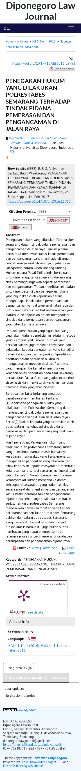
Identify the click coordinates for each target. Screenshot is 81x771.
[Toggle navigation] (71, 28)
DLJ (7, 28)
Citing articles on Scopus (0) (26, 677)
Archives (22, 41)
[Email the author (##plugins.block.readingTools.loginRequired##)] (12, 151)
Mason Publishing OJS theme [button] (23, 766)
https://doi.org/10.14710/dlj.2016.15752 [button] (39, 201)
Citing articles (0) (18, 668)
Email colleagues (67, 550)
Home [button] (10, 41)
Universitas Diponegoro (49, 758)
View (35, 548)
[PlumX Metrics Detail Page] (23, 595)
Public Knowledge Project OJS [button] (41, 762)
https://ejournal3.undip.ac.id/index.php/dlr (32, 744)
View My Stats (26, 710)
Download (49, 548)
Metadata (59, 677)
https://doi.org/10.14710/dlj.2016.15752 (43, 63)
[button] (7, 157)
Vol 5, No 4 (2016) (44, 41)
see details (35, 612)
